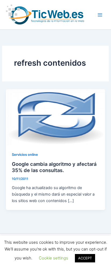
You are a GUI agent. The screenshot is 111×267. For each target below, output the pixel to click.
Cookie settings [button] (53, 258)
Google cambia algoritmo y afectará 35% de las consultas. (54, 167)
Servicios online (25, 155)
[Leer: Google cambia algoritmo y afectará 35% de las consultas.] (55, 117)
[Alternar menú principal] (100, 15)
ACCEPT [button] (85, 258)
